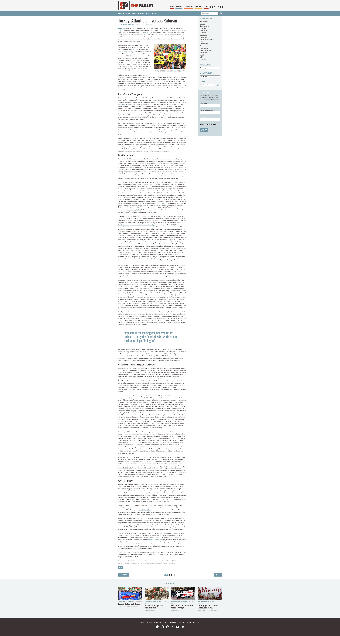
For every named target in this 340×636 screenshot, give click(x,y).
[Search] (221, 13)
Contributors (126, 14)
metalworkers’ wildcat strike (155, 540)
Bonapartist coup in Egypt (134, 210)
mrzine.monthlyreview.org (125, 52)
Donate (154, 14)
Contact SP (181, 622)
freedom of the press (145, 172)
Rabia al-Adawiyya (161, 203)
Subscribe (141, 14)
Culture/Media (204, 26)
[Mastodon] (167, 626)
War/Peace (203, 59)
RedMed (133, 49)
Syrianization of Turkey (145, 510)
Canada (202, 24)
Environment (204, 30)
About (172, 6)
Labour (202, 41)
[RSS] (221, 7)
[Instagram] (215, 7)
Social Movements (205, 50)
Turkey (120, 567)
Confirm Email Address (206, 110)
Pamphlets (198, 6)
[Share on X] (174, 575)
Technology (203, 52)
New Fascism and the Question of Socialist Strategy (182, 606)
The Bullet (178, 6)
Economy (203, 28)
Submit (134, 14)
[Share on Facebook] (170, 575)
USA (201, 57)
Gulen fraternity (143, 32)
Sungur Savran (149, 24)
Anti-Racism (204, 21)
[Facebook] (211, 7)
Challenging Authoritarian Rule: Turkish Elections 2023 (208, 606)
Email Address (204, 103)
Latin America (204, 44)
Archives (148, 14)
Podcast (165, 622)
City (203, 117)
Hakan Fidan (121, 104)
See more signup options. (211, 99)
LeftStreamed (188, 6)
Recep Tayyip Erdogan (179, 30)
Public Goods (204, 48)
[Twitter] (218, 7)
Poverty (202, 46)
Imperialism (203, 35)
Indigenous (203, 37)
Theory (202, 55)
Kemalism (172, 438)
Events (206, 6)
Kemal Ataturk (135, 117)
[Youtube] (177, 626)
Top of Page (196, 622)
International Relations (126, 24)
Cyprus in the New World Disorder (129, 604)
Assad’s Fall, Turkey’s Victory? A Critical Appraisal (156, 606)
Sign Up (204, 130)
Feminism (203, 32)
